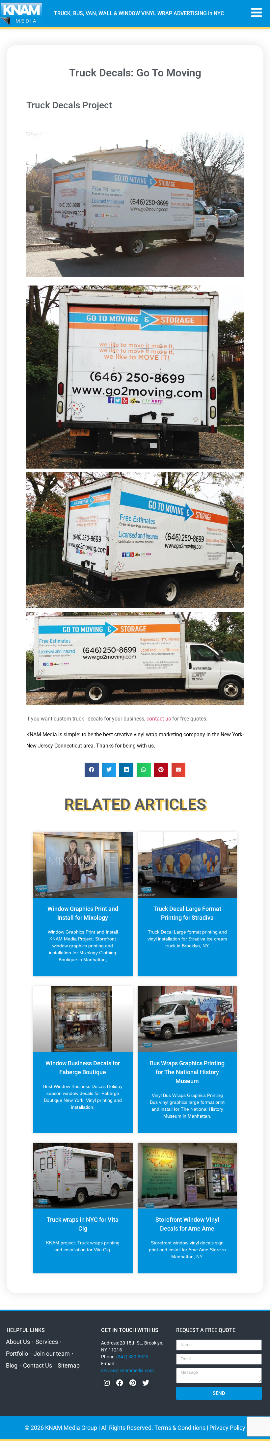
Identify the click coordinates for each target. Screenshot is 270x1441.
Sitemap (69, 1365)
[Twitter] (145, 1383)
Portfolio (17, 1353)
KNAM (33, 734)
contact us (159, 719)
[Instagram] (106, 1383)
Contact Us (37, 1365)
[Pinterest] (133, 1383)
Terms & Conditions (179, 1427)
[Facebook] (119, 1383)
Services (47, 1341)
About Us (18, 1341)
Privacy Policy (227, 1427)
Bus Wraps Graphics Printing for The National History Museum (187, 1072)
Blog (11, 1365)
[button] (92, 770)
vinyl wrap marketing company (169, 734)
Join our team (52, 1353)
